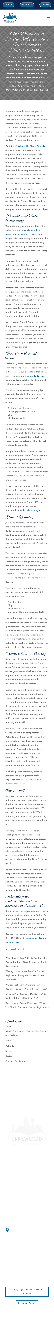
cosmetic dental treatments (19, 128)
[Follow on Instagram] (12, 1174)
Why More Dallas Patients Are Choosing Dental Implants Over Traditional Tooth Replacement (26, 962)
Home (8, 1026)
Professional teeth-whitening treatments (25, 288)
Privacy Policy (27, 1303)
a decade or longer (30, 510)
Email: (14, 1217)
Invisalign (10, 839)
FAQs (8, 1041)
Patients (9, 1046)
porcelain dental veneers (35, 376)
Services (9, 1051)
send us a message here (27, 183)
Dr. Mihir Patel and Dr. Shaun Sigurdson (26, 146)
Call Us (8, 5)
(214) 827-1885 (18, 1253)
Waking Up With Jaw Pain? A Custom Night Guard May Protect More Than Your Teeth (25, 975)
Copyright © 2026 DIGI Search (27, 1292)
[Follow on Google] (17, 1174)
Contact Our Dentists (16, 1061)
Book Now (27, 5)
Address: (16, 1229)
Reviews (45, 5)
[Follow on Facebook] (7, 1174)
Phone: (15, 1249)
